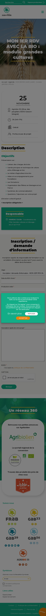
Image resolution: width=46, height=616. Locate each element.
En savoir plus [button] (15, 313)
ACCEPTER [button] (23, 318)
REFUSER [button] (31, 314)
